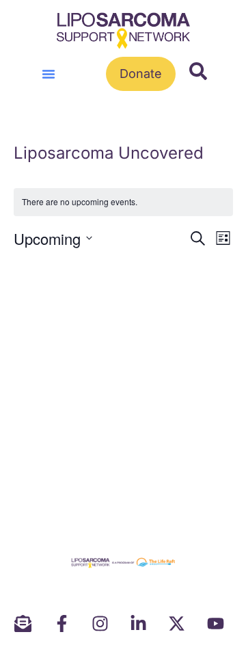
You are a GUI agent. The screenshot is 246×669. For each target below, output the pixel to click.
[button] (48, 74)
